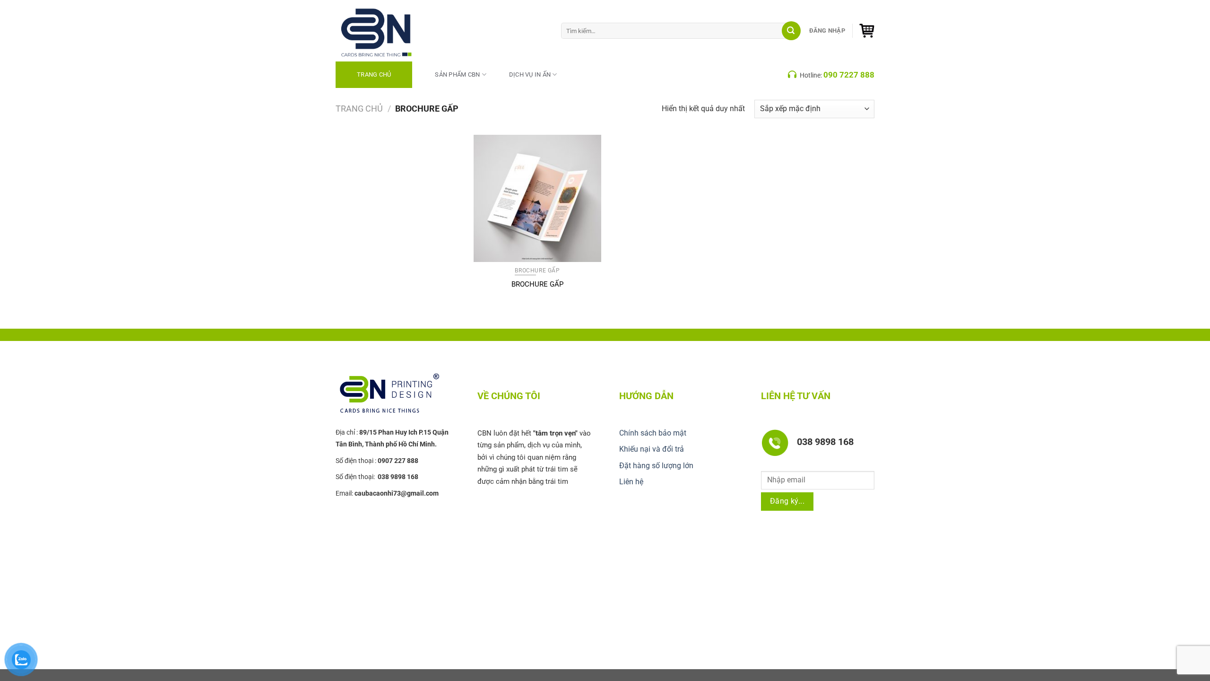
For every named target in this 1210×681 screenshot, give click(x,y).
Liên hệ (631, 481)
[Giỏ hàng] (866, 31)
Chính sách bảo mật (652, 432)
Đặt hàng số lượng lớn (656, 465)
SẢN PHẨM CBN (457, 74)
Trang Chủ (374, 74)
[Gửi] (791, 30)
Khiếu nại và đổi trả (651, 449)
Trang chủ (359, 109)
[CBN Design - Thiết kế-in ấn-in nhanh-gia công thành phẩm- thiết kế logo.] (388, 30)
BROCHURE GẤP (537, 284)
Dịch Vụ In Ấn (530, 74)
